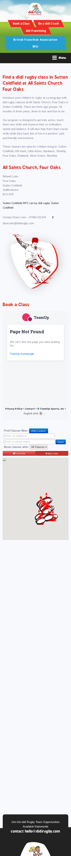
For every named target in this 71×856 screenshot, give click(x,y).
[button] (48, 518)
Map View (52, 453)
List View (20, 453)
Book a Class (21, 23)
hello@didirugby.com (42, 831)
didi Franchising (36, 31)
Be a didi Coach (48, 23)
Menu (62, 58)
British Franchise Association (35, 39)
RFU (35, 46)
